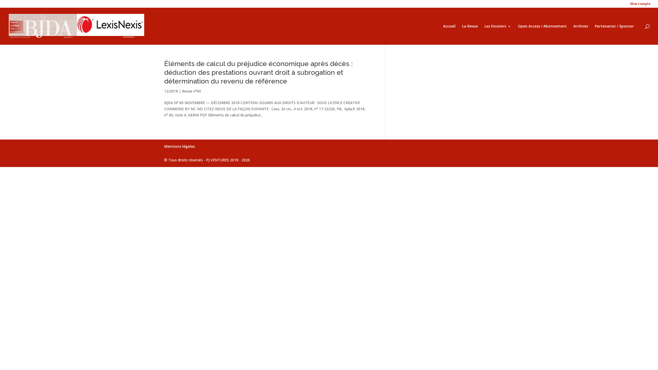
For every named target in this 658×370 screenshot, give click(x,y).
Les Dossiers (495, 26)
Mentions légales (179, 146)
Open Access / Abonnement (542, 26)
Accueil (449, 26)
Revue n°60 (191, 91)
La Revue (470, 26)
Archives (580, 26)
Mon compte (640, 4)
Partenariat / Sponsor (614, 26)
